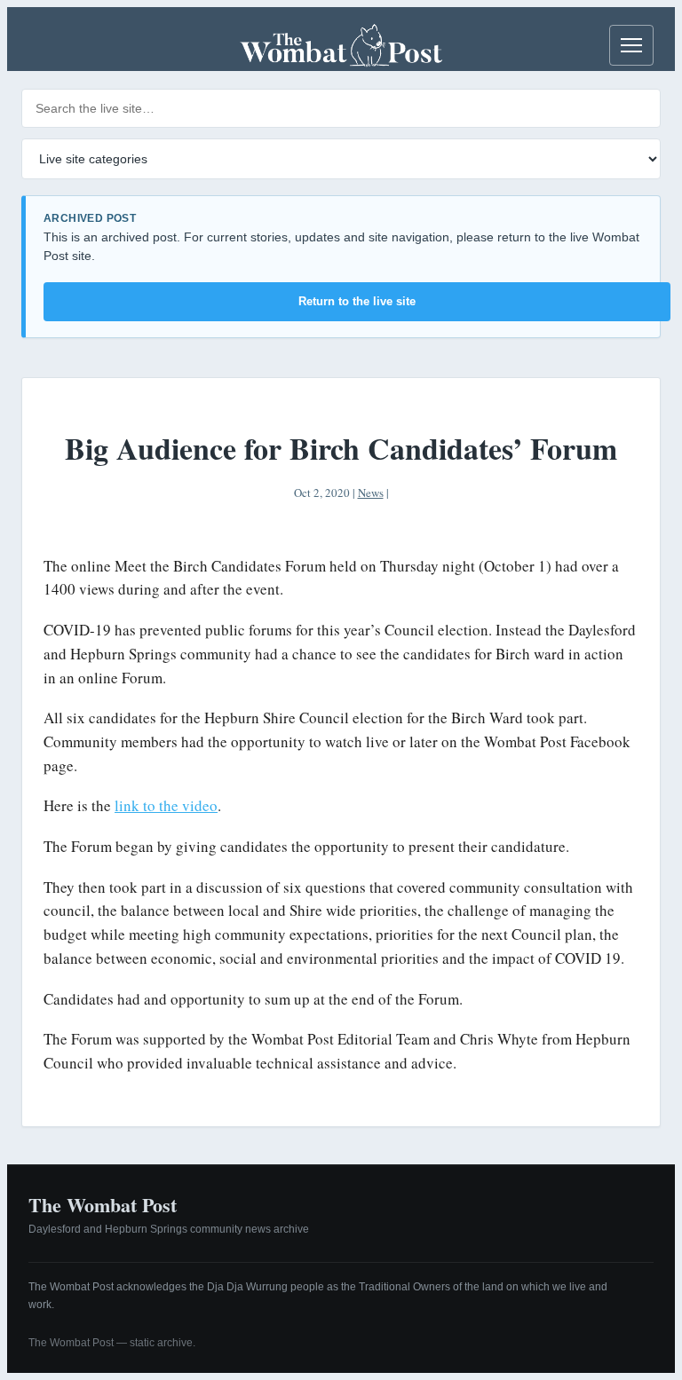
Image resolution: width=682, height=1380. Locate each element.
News (371, 493)
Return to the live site (357, 301)
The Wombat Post (102, 1204)
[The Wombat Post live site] (340, 45)
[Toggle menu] (631, 45)
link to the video (166, 805)
